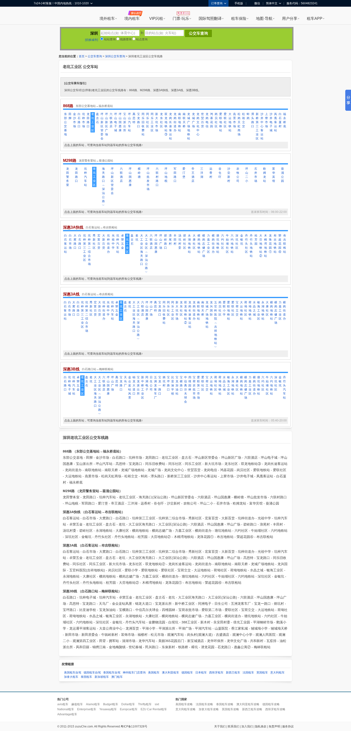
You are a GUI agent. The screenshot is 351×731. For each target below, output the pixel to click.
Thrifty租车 (145, 704)
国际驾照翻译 (210, 18)
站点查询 (141, 39)
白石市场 (70, 241)
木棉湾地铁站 (265, 246)
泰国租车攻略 (224, 704)
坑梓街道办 (108, 243)
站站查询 (109, 39)
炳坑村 (164, 381)
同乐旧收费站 (143, 124)
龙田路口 (88, 120)
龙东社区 (161, 120)
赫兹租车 (77, 704)
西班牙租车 (216, 672)
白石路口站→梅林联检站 (97, 369)
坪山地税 (166, 175)
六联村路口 (157, 177)
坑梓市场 (83, 120)
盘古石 (97, 118)
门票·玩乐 (181, 18)
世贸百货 (202, 120)
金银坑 (241, 239)
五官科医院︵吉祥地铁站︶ (215, 325)
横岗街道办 (213, 243)
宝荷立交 (237, 308)
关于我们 (220, 726)
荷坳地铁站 (250, 310)
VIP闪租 (156, 18)
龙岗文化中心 (198, 124)
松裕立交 (243, 120)
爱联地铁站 (220, 122)
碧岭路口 (165, 241)
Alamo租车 (93, 704)
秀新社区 (94, 241)
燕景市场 (234, 120)
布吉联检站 (284, 243)
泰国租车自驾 (111, 672)
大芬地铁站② (260, 246)
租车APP (314, 18)
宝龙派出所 (138, 385)
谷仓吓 (219, 173)
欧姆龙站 (264, 175)
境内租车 (132, 18)
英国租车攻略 (230, 709)
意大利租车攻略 (186, 709)
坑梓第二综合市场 (89, 250)
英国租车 (262, 672)
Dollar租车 (128, 704)
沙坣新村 (228, 175)
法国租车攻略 (204, 704)
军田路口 (175, 175)
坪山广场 (160, 241)
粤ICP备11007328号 (134, 726)
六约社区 (222, 241)
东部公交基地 (65, 124)
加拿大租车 (71, 676)
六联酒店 (111, 120)
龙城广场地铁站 (188, 126)
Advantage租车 (67, 714)
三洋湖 (201, 173)
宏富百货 (98, 241)
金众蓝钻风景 (129, 387)
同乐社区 (147, 120)
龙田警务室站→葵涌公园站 (96, 160)
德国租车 (187, 672)
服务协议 (288, 726)
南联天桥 (184, 120)
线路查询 (125, 39)
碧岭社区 (184, 241)
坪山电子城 (115, 122)
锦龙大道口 (134, 385)
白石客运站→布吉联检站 (101, 227)
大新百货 (103, 241)
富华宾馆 (273, 175)
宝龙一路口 (159, 385)
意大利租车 (277, 672)
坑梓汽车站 (85, 177)
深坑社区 (236, 241)
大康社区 (194, 241)
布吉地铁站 (275, 243)
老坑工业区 (92, 122)
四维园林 (189, 383)
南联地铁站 (179, 122)
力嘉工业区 (208, 243)
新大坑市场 (156, 122)
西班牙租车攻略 (275, 709)
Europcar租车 (129, 709)
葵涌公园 (282, 175)
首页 (82, 56)
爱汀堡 (183, 173)
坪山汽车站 (129, 122)
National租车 (65, 709)
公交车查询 (95, 56)
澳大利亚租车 (170, 672)
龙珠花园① (270, 243)
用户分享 (289, 18)
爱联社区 (225, 120)
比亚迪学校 (172, 385)
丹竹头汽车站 (284, 387)
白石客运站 (65, 243)
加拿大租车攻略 (209, 709)
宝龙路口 (138, 120)
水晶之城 (254, 308)
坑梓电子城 (69, 385)
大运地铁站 (230, 122)
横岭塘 (139, 173)
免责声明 (274, 726)
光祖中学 (113, 241)
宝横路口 (181, 383)
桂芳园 (256, 239)
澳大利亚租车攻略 (247, 704)
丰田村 (175, 239)
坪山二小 (246, 175)
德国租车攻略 (271, 704)
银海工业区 (258, 310)
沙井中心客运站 (262, 126)
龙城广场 (193, 120)
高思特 (134, 118)
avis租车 (62, 704)
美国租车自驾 (72, 672)
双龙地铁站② (185, 312)
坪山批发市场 (148, 179)
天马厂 (125, 381)
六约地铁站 (232, 243)
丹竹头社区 (246, 243)
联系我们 (233, 726)
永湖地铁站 (189, 243)
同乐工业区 (152, 122)
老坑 (136, 237)
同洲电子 (146, 383)
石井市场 (255, 175)
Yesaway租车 (108, 709)
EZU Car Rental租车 (154, 709)
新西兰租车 (233, 672)
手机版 (238, 3)
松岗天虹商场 (239, 124)
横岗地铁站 (198, 243)
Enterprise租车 (86, 709)
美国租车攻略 (184, 704)
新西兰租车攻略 (252, 709)
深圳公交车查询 (115, 56)
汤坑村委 (179, 241)
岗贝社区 (216, 120)
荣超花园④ (279, 243)
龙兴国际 (211, 308)
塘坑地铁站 (217, 243)
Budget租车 (110, 704)
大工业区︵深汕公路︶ (146, 254)
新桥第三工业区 (257, 126)
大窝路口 (75, 241)
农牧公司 (237, 175)
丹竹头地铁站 (251, 246)
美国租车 (154, 672)
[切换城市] (91, 40)
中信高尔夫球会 (185, 389)
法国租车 (248, 672)
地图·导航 (264, 18)
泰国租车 (86, 676)
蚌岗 (248, 116)
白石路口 (79, 120)
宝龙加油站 (177, 385)
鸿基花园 (211, 120)
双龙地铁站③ (166, 124)
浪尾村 (170, 239)
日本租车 (201, 672)
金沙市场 (74, 120)
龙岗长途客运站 (170, 126)
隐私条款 (260, 726)
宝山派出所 (124, 122)
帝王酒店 (192, 175)
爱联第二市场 (198, 387)
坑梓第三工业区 (84, 248)
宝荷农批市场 (194, 387)
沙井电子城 (271, 122)
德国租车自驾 (92, 672)
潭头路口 (252, 120)
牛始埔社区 (227, 243)
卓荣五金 (122, 241)
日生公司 (151, 383)
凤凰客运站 (275, 122)
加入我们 (247, 726)
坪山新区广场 (106, 124)
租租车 (40, 16)
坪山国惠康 (120, 122)
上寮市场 (266, 120)
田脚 (70, 116)
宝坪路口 (168, 383)
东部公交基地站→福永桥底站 (94, 106)
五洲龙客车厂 (155, 387)
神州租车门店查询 (134, 672)
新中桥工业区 (142, 387)
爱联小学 (224, 308)
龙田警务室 (67, 177)
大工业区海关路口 (141, 250)
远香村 (210, 173)
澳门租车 (117, 676)
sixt (157, 704)
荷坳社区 (245, 308)
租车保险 (238, 18)
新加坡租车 (102, 676)
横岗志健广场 (203, 246)
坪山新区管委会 (102, 126)
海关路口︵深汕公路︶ (103, 187)
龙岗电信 (207, 120)
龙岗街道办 (175, 122)
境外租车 (107, 18)
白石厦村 (280, 120)
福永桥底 (284, 120)
